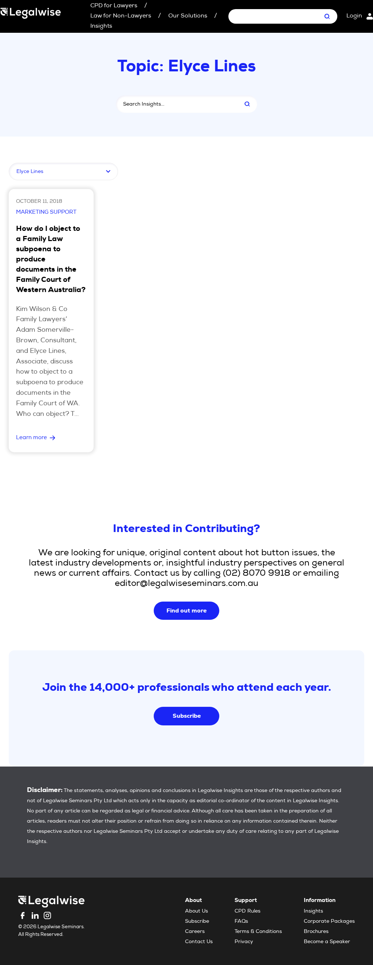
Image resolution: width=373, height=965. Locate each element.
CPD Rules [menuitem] (247, 911)
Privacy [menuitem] (244, 942)
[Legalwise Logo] (30, 13)
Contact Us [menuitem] (199, 942)
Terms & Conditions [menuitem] (258, 931)
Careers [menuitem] (195, 931)
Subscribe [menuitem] (197, 921)
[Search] (247, 104)
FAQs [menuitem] (241, 921)
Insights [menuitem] (313, 911)
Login (354, 16)
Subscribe (187, 716)
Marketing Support (46, 212)
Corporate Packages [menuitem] (329, 921)
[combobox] (175, 104)
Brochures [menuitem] (316, 931)
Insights (101, 26)
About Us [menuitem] (196, 911)
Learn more (31, 438)
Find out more (186, 610)
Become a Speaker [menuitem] (327, 942)
